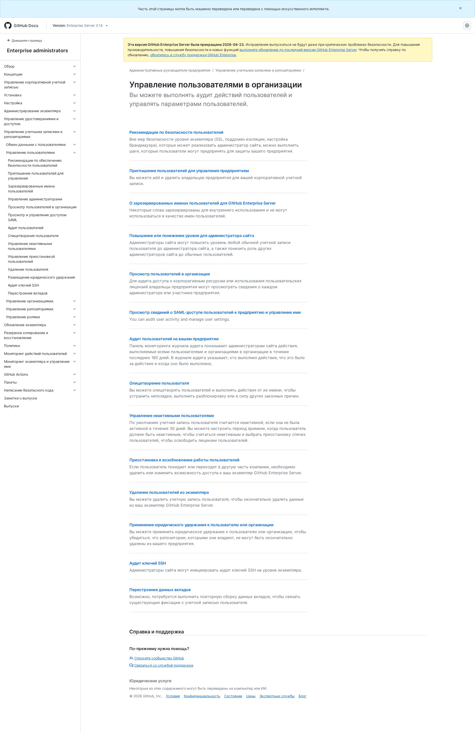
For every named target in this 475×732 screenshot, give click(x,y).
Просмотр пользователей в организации (169, 273)
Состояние (233, 696)
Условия (173, 696)
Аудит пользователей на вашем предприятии (174, 338)
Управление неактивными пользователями (171, 415)
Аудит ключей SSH (147, 563)
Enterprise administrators (37, 50)
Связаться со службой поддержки (163, 665)
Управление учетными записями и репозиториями (258, 70)
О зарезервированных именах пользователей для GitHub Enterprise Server (202, 203)
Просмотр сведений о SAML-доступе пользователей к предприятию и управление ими (215, 312)
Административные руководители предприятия (169, 70)
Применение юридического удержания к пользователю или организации (201, 524)
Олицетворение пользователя (159, 383)
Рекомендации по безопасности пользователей (176, 132)
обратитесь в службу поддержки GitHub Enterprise (193, 55)
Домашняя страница (27, 40)
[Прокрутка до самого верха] (464, 721)
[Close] (461, 8)
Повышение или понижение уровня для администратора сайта (191, 235)
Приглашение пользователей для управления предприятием (189, 170)
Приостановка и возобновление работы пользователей (184, 459)
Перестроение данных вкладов (160, 589)
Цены (251, 696)
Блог (302, 696)
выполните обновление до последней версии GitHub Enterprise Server (297, 50)
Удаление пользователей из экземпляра (169, 492)
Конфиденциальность (202, 696)
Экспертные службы (277, 696)
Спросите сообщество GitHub (159, 658)
